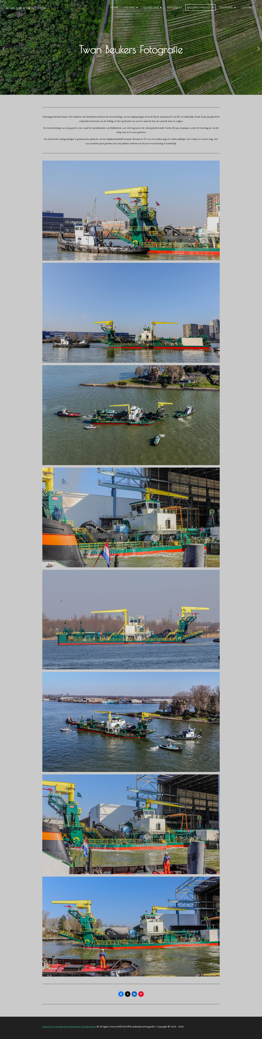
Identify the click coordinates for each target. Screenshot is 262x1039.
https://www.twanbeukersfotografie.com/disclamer (69, 1026)
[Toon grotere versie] (131, 210)
